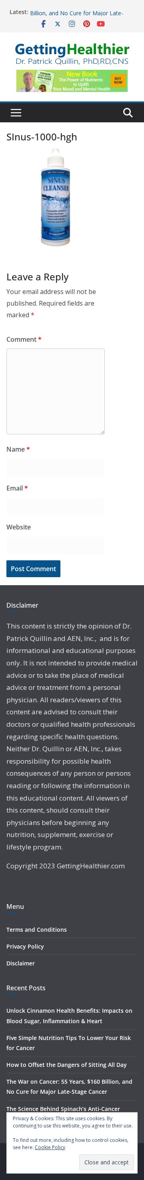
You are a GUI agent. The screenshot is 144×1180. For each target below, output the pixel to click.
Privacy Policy (25, 946)
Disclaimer (20, 963)
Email (17, 488)
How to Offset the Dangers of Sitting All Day (66, 1064)
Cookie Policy (50, 1147)
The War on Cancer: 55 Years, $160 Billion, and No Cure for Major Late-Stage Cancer (76, 16)
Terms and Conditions (36, 929)
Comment (24, 339)
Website (18, 527)
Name (18, 449)
